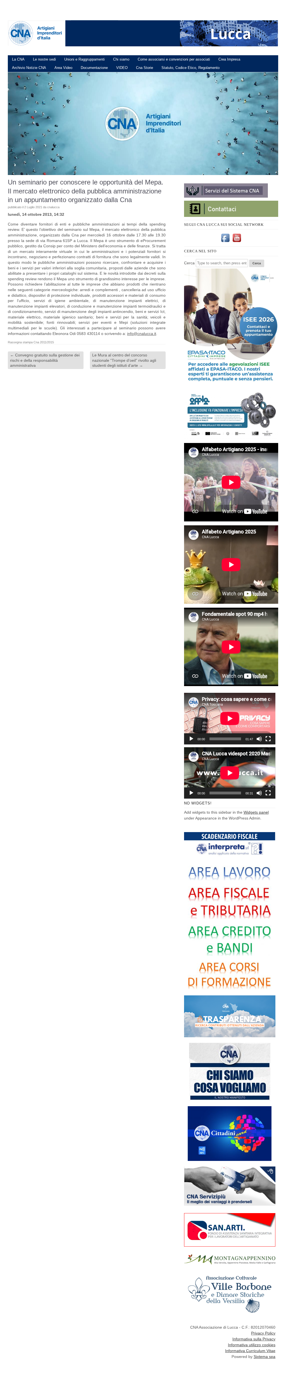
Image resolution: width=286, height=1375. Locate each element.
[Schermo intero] (268, 739)
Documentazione (94, 68)
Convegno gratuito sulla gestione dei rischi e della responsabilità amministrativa (45, 360)
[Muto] (259, 739)
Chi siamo (121, 59)
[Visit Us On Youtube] (236, 242)
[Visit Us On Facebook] (225, 242)
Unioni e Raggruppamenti (84, 59)
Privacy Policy (263, 1333)
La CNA (18, 59)
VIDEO (122, 68)
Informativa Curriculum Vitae (250, 1350)
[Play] (191, 739)
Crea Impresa (229, 59)
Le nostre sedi (44, 59)
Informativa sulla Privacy (253, 1339)
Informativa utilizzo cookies (251, 1345)
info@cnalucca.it (141, 333)
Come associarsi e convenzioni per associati (174, 59)
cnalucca (53, 207)
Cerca (189, 263)
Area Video (63, 68)
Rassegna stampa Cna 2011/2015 (31, 342)
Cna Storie (144, 68)
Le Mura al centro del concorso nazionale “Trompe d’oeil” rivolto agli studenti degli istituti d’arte (124, 360)
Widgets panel (256, 812)
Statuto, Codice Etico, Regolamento (190, 68)
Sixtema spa (264, 1356)
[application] (229, 718)
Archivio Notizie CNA (29, 68)
